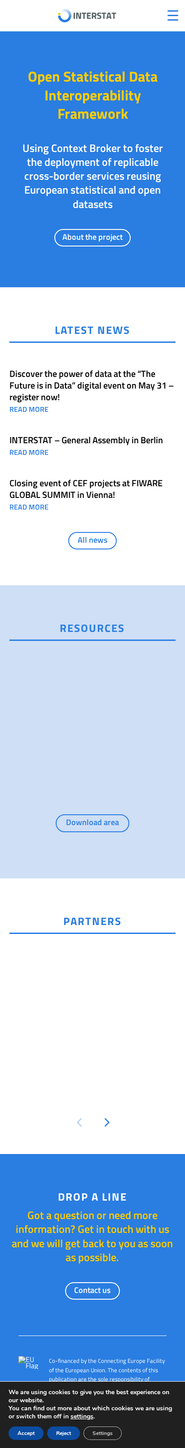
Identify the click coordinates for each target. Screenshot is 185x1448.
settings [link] (81, 1416)
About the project (92, 237)
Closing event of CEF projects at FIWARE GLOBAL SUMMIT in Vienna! (86, 488)
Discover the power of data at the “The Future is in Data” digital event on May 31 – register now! (91, 385)
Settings (102, 1433)
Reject (63, 1433)
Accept (26, 1433)
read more (28, 409)
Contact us (92, 1290)
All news (92, 540)
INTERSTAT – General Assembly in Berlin (86, 440)
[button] (79, 1123)
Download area (92, 822)
